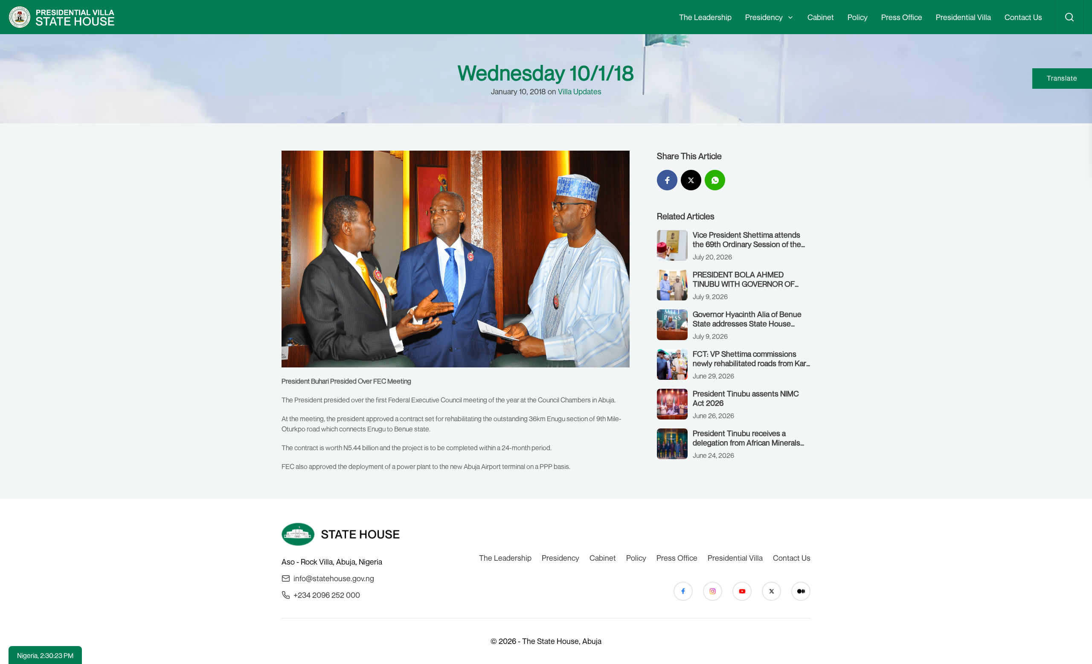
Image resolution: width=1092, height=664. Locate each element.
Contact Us (1023, 17)
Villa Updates (579, 91)
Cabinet (820, 17)
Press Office (901, 17)
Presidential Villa (963, 17)
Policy (858, 17)
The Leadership (705, 17)
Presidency (764, 17)
